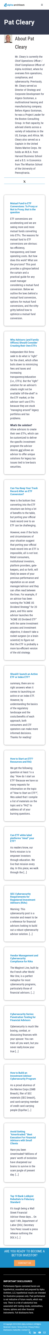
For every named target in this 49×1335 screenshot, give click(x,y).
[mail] (44, 1332)
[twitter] (30, 1332)
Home (14, 1327)
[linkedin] (35, 1332)
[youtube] (40, 1332)
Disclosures (7, 1330)
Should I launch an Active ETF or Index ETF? (24, 675)
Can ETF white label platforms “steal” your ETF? (22, 838)
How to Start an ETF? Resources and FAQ (21, 760)
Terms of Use (22, 1327)
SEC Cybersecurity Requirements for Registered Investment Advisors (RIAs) (22, 898)
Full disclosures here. (24, 1312)
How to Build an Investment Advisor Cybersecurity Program (23, 1075)
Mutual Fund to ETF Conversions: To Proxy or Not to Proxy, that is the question (24, 208)
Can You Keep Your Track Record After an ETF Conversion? (24, 491)
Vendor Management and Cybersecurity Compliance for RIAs (24, 958)
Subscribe (17, 1330)
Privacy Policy (33, 1327)
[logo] (14, 4)
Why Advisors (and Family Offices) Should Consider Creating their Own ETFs (24, 342)
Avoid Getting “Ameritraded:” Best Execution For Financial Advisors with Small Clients (23, 1137)
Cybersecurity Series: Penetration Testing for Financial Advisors (23, 1017)
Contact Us (26, 1330)
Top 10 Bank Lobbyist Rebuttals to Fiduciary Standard (22, 1199)
